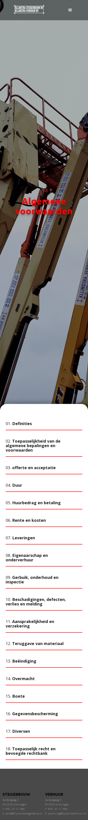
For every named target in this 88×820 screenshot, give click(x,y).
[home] (28, 10)
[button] (70, 10)
